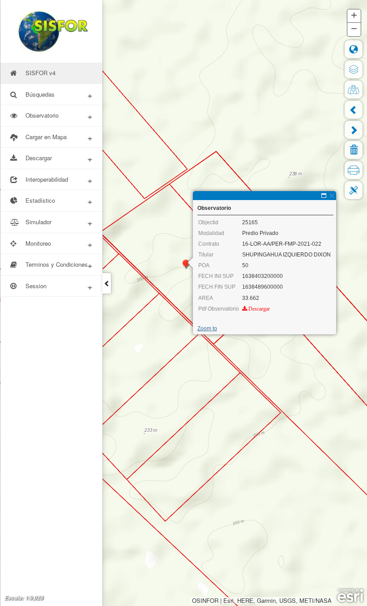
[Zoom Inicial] (354, 49)
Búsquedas (59, 94)
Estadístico (59, 200)
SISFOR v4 (40, 72)
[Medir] (354, 190)
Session (59, 286)
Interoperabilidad (59, 179)
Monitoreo (59, 243)
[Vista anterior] (354, 110)
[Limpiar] (354, 150)
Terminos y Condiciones (59, 264)
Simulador (59, 222)
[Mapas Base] (354, 89)
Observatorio (59, 115)
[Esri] (350, 596)
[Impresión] (354, 170)
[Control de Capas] (354, 69)
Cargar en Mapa (59, 137)
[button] (354, 16)
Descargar (59, 158)
